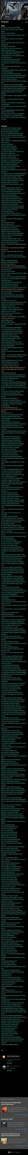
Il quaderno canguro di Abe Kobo (10, 480)
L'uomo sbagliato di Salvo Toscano (11, 625)
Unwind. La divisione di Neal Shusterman (12, 1021)
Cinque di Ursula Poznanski (9, 195)
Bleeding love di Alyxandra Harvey (10, 166)
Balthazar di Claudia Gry (8, 153)
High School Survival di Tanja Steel (11, 313)
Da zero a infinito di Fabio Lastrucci (11, 213)
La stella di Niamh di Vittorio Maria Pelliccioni (13, 88)
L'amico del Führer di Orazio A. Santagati (12, 562)
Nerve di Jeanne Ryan (7, 830)
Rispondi (9, 1063)
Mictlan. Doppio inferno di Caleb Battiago (12, 788)
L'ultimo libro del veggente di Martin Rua (12, 621)
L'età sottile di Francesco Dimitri (10, 587)
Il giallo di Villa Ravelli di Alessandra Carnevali (13, 431)
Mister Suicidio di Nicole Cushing (10, 781)
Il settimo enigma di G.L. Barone (10, 494)
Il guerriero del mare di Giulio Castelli (11, 442)
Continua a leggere (21, 1114)
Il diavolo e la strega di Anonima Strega (12, 414)
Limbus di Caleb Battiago (8, 739)
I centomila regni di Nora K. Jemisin (11, 329)
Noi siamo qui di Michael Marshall (10, 839)
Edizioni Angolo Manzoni (13, 1056)
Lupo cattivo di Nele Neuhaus (9, 754)
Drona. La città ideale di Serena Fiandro (12, 255)
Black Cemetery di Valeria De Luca (10, 162)
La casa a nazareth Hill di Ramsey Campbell (13, 630)
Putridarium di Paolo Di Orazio (9, 895)
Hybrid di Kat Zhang (6, 315)
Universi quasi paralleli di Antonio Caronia (12, 110)
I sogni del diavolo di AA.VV (8, 373)
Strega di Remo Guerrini (8, 948)
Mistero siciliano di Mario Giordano (11, 787)
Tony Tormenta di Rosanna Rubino (11, 977)
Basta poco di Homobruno (8, 157)
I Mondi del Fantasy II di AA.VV (9, 362)
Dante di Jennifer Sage (7, 222)
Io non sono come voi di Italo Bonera (11, 542)
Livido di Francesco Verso (8, 741)
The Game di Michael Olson (9, 964)
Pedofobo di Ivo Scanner (8, 886)
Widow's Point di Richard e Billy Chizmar (12, 1039)
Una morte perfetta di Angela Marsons (12, 1015)
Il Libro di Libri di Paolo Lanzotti (9, 454)
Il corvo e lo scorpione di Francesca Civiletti (13, 402)
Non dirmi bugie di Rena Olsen (9, 841)
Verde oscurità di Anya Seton (9, 1026)
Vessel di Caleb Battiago (8, 1030)
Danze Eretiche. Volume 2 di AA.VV (11, 226)
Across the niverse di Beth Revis (10, 130)
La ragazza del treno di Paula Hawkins (11, 698)
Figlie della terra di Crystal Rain (9, 286)
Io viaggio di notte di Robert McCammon (12, 549)
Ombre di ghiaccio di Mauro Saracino (11, 866)
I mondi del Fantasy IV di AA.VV (10, 365)
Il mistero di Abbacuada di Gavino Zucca (12, 469)
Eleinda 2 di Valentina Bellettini (9, 262)
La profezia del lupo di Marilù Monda (11, 692)
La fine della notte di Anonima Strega (11, 660)
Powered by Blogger (15, 1152)
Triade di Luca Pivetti (7, 984)
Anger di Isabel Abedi (7, 144)
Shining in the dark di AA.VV (9, 937)
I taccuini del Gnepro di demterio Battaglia (13, 376)
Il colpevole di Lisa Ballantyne (9, 398)
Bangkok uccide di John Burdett (10, 155)
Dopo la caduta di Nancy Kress (9, 242)
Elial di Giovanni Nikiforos (8, 264)
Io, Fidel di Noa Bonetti (7, 538)
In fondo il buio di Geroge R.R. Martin (11, 522)
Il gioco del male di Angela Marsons (11, 438)
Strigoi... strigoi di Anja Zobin (9, 950)
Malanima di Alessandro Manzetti (10, 759)
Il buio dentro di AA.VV (7, 380)
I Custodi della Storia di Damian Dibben (12, 331)
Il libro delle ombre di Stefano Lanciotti (12, 451)
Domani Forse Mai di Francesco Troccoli (12, 240)
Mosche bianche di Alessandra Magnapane (13, 799)
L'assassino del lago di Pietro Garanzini (12, 569)
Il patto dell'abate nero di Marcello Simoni (12, 474)
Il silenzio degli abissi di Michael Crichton (12, 502)
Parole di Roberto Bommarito (9, 879)
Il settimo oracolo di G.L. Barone (10, 498)
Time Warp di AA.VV (6, 974)
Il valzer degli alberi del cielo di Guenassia (13, 520)
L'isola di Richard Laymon (8, 600)
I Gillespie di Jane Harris (8, 340)
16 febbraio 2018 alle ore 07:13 (16, 1066)
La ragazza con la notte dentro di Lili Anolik (13, 683)
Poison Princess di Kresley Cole (10, 890)
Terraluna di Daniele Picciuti (9, 961)
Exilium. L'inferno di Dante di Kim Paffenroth (13, 277)
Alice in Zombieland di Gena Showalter (12, 133)
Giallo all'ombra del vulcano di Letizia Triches (13, 287)
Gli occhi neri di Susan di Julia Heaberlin (12, 295)
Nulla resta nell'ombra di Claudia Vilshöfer (13, 846)
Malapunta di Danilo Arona (8, 761)
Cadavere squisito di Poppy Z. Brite (11, 177)
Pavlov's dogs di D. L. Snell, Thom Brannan (13, 885)
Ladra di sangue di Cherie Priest (10, 721)
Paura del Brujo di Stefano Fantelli (10, 883)
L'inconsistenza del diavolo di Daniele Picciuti (14, 591)
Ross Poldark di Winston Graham (10, 917)
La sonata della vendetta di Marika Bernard (13, 707)
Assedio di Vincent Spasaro (9, 150)
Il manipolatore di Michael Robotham (11, 456)
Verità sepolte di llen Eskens (9, 1028)
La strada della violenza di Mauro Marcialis (13, 710)
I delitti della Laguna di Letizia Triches (11, 333)
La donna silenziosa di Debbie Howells (12, 658)
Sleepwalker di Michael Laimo (9, 943)
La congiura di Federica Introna (9, 647)
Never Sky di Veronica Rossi (9, 834)
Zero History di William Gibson (9, 1044)
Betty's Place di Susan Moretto (10, 159)
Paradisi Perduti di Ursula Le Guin (10, 876)
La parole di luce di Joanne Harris (10, 730)
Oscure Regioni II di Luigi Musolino (11, 870)
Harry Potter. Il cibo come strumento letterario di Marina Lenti (11, 49)
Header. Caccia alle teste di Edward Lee (12, 304)
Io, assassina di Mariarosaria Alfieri (11, 73)
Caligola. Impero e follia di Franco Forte (12, 179)
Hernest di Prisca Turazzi (8, 311)
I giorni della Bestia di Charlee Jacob (11, 342)
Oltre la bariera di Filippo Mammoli (10, 863)
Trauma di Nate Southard (8, 983)
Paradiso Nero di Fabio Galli (8, 877)
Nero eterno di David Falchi (8, 828)
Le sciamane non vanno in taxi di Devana (12, 90)
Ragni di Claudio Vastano (8, 905)
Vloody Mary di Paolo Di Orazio (9, 1033)
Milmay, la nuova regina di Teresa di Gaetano (13, 790)
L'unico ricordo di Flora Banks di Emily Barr (13, 623)
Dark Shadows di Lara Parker (9, 228)
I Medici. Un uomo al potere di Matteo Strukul (13, 355)
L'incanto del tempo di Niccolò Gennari (12, 589)
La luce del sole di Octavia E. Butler (11, 669)
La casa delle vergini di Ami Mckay (10, 636)
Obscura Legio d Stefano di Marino (11, 850)
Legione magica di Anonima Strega (11, 738)
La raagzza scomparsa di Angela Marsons (13, 699)
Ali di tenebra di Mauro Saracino (10, 131)
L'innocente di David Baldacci (9, 594)
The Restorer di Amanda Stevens (10, 970)
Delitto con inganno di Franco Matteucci (12, 233)
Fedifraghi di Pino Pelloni (8, 46)
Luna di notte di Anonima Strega (10, 752)
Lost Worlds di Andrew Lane (9, 750)
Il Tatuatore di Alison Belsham (9, 516)
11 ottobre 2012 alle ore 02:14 (13, 1057)
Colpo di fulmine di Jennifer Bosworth (12, 202)
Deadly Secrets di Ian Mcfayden (10, 229)
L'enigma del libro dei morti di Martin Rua (12, 578)
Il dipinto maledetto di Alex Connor (11, 416)
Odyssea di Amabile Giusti (8, 852)
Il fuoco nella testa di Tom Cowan (10, 54)
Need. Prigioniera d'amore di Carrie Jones (13, 808)
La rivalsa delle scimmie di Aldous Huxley (12, 701)
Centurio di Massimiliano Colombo (11, 188)
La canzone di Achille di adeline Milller (12, 629)
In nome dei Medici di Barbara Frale (11, 525)
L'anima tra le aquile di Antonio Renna (11, 567)
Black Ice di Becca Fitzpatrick (9, 164)
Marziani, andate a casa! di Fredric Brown (12, 768)
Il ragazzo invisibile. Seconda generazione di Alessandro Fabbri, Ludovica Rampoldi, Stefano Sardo (13, 483)
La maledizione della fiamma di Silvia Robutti (13, 670)
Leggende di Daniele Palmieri (9, 736)
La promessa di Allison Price (9, 690)
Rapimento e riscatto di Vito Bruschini (11, 906)
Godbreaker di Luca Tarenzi (9, 300)
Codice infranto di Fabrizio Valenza (11, 200)
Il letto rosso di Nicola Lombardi (10, 447)
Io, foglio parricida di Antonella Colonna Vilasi (13, 75)
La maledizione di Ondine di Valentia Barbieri (13, 672)
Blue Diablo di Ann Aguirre (8, 168)
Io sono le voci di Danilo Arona (9, 545)
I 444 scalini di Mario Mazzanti (9, 378)
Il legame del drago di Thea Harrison (11, 445)
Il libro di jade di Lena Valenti (9, 453)
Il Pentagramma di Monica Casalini (11, 59)
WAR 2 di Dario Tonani (7, 1035)
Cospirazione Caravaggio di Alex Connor (12, 208)
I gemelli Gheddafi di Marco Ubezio (11, 338)
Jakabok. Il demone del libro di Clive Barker (13, 316)
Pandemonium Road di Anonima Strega (12, 874)
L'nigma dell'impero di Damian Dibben (12, 576)
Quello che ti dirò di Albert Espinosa (11, 903)
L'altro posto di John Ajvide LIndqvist (11, 560)
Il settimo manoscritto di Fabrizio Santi (12, 496)
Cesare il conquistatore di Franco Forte (12, 189)
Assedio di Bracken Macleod (9, 148)
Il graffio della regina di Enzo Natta (10, 440)
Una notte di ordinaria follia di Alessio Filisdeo (14, 1017)
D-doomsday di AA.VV (7, 211)
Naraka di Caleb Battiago (8, 807)
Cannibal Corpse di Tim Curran (9, 182)
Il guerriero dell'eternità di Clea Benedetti (12, 444)
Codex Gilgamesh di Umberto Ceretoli (11, 199)
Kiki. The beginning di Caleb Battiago (11, 327)
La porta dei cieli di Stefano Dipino (10, 687)
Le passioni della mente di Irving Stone (12, 732)
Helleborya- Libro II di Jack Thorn (10, 307)
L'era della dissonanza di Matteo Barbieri (12, 580)
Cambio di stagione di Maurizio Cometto (12, 180)
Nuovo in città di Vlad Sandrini (9, 848)
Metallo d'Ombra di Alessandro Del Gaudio (13, 774)
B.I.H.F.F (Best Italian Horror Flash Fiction (12, 151)
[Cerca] (26, 3)
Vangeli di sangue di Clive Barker (10, 1023)
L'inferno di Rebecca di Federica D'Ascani (12, 592)
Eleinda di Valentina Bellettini (9, 260)
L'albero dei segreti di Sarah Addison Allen (13, 554)
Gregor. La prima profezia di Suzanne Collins (13, 302)
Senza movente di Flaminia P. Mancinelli (12, 932)
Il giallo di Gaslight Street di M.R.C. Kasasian (13, 424)
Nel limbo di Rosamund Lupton (10, 812)
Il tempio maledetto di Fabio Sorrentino (12, 518)
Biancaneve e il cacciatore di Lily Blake (12, 160)
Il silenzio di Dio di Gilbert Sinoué (10, 503)
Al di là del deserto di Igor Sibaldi (10, 27)
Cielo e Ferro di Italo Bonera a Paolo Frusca (13, 193)
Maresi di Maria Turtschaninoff (10, 763)
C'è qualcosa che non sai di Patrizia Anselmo (13, 173)
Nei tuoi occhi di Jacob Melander (10, 810)
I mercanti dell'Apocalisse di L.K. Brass (12, 360)
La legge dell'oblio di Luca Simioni (10, 667)
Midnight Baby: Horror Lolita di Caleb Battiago (13, 779)
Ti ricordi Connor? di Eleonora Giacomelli (12, 972)
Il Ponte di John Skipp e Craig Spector (11, 478)
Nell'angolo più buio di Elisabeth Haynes (12, 816)
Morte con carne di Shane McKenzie (11, 797)
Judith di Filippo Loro (7, 320)
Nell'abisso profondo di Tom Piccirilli (11, 814)
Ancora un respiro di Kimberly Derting (11, 135)
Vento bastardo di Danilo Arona (9, 1024)
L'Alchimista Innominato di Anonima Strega (13, 556)
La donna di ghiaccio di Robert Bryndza (12, 656)
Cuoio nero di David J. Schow (9, 209)
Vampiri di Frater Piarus (7, 112)
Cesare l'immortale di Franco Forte (11, 191)
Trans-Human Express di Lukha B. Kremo (12, 981)
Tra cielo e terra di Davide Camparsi (11, 979)
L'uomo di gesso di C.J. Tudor (9, 627)
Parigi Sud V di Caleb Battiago (9, 881)
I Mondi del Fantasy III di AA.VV (9, 364)
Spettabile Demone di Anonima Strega (12, 946)
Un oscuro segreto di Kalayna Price (11, 1004)
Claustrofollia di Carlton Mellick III (10, 197)
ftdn (8, 1066)
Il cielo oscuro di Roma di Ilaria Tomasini (12, 391)
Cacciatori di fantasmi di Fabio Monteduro (13, 175)
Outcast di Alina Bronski (8, 872)
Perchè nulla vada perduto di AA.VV (11, 888)
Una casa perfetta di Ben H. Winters (11, 1006)
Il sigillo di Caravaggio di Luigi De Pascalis (12, 500)
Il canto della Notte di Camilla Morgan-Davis (13, 385)
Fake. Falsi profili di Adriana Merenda (11, 282)
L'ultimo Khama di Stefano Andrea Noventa (13, 620)
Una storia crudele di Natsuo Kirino (11, 1019)
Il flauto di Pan (14, 2)
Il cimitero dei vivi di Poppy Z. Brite (10, 393)
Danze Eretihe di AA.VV (7, 224)
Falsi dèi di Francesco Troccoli (9, 284)
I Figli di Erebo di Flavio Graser (9, 335)
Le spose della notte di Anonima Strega (12, 734)
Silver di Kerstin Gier (7, 939)
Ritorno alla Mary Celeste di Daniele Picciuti (13, 912)
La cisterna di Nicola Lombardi (9, 641)
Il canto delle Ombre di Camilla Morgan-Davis (13, 384)
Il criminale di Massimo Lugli (9, 407)
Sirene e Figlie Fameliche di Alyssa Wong (12, 941)
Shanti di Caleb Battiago (8, 935)
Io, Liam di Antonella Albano (9, 540)
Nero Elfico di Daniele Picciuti (9, 826)
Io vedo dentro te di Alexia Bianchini (11, 547)
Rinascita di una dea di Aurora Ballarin (11, 910)
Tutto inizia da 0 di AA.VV (8, 990)
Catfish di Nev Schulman (8, 33)
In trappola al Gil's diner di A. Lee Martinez (12, 527)
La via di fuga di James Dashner (10, 718)
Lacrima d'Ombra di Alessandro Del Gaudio (13, 719)
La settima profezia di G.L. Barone (10, 705)
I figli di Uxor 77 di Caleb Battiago (10, 336)
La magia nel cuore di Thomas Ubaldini (12, 84)
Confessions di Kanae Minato (9, 204)
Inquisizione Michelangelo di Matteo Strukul (13, 536)
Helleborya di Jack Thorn (8, 306)
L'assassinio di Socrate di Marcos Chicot (12, 571)
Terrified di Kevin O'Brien (8, 963)
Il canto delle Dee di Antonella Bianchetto (12, 52)
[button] (26, 22)
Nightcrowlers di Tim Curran (9, 836)
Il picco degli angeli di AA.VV (9, 476)
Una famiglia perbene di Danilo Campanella (13, 1010)
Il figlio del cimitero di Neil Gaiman (10, 422)
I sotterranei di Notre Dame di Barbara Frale (13, 375)
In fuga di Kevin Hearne (7, 523)
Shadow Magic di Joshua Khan (9, 934)
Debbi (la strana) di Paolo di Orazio (10, 231)
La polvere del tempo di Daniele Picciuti (12, 685)
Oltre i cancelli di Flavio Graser (9, 857)
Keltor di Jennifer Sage (7, 322)
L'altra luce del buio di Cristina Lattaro (11, 558)
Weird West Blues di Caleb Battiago (11, 1037)
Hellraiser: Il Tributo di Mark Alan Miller (12, 309)
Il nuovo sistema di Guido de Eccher (11, 473)
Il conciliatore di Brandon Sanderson (11, 400)
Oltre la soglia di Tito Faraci (8, 865)
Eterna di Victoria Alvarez (8, 271)
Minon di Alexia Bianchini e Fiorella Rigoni (12, 792)
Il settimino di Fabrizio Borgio (9, 493)
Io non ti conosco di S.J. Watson (10, 543)
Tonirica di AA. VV (6, 975)
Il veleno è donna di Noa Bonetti (10, 61)
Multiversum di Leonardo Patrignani (11, 805)
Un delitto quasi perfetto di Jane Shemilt (12, 1003)
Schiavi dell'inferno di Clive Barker (10, 923)
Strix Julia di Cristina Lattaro (9, 952)
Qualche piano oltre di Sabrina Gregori (11, 897)
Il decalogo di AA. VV (7, 413)
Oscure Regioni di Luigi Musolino (10, 868)
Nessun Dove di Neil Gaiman (9, 832)
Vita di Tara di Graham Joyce (9, 1032)
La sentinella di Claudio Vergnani (10, 703)
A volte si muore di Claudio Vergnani (11, 128)
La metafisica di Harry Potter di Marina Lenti (13, 86)
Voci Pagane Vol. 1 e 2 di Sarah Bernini (12, 115)
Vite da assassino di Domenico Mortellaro (13, 113)
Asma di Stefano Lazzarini (8, 146)
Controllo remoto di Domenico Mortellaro (12, 206)
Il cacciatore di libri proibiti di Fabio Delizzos (13, 382)
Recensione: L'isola (6, 1119)
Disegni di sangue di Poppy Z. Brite (11, 238)
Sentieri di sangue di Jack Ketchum (11, 930)
